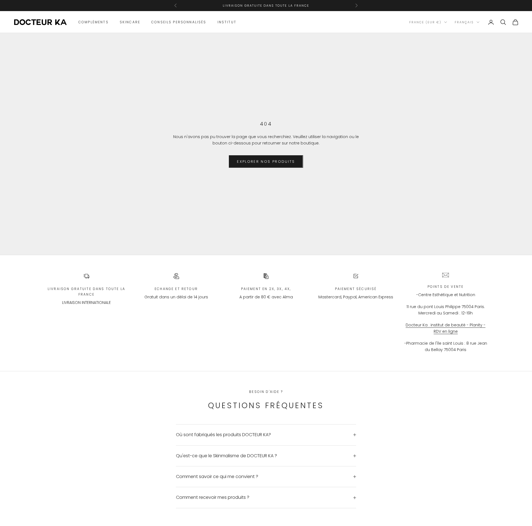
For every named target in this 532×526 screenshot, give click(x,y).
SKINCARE (130, 22)
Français (464, 22)
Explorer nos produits (266, 161)
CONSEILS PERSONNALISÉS (178, 22)
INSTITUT (227, 22)
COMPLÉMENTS (93, 22)
